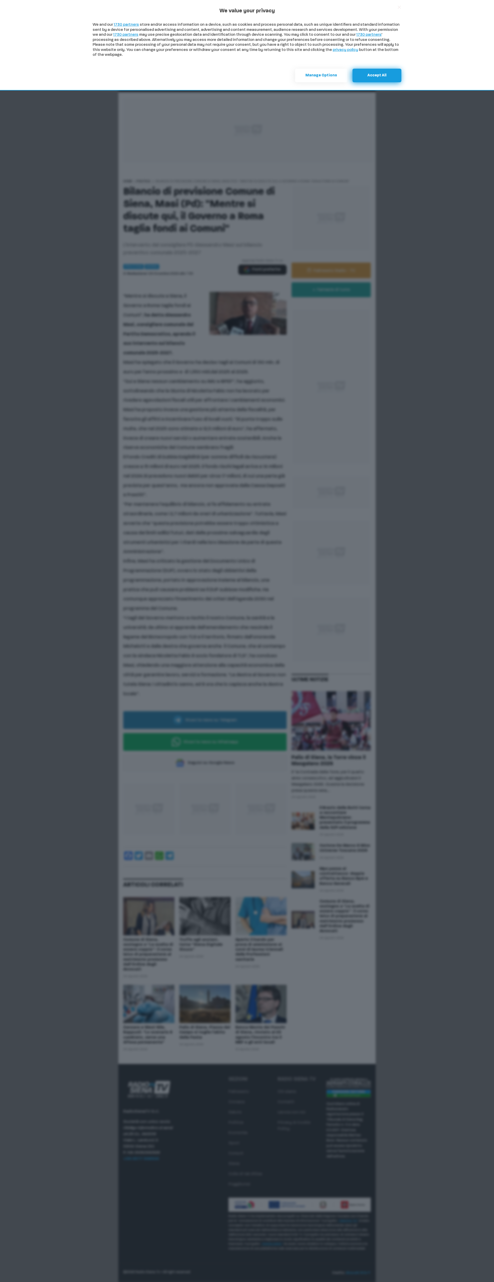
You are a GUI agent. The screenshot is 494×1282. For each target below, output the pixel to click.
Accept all (376, 75)
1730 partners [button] (126, 25)
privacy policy (345, 50)
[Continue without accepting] (399, 7)
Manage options (321, 75)
